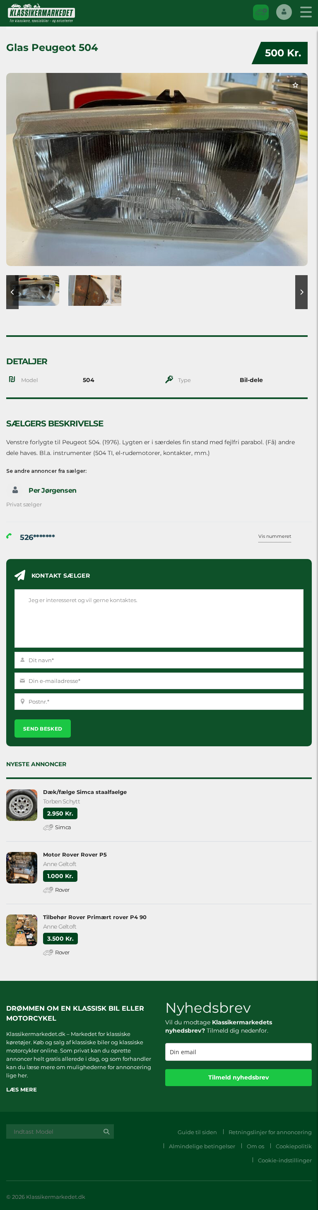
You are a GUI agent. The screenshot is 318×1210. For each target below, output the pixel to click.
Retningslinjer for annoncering (270, 1132)
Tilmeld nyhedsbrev (238, 1077)
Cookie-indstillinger (285, 1160)
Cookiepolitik (294, 1146)
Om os (255, 1146)
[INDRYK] (261, 12)
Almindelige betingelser (202, 1146)
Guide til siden (197, 1132)
